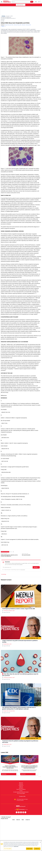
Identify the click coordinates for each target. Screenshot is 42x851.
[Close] (40, 842)
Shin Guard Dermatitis (5, 554)
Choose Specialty (20, 4)
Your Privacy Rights (21, 793)
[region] (21, 846)
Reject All (37, 848)
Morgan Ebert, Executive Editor (9, 710)
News (23, 819)
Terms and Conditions (21, 789)
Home (13, 819)
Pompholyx (24, 554)
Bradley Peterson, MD (7, 644)
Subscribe (35, 567)
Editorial (21, 786)
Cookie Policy (16, 846)
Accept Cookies (29, 848)
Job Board (21, 788)
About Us (21, 782)
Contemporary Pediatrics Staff (8, 610)
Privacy (21, 790)
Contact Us (21, 785)
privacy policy (23, 569)
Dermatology (3, 574)
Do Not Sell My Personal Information (21, 792)
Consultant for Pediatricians (6, 17)
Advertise (21, 784)
